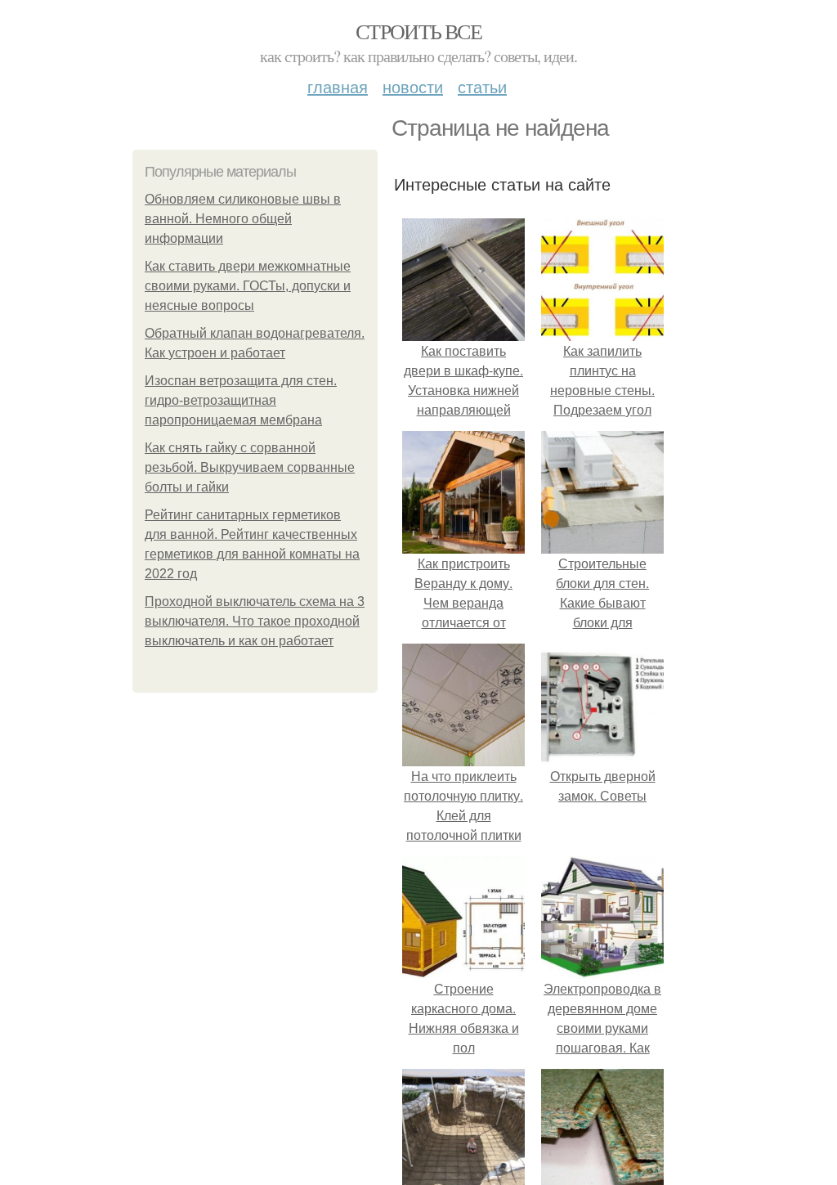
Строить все (418, 31)
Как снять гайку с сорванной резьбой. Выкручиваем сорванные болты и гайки (250, 467)
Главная (337, 86)
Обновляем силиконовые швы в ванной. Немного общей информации (243, 218)
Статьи (482, 86)
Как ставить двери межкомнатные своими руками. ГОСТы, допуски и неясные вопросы (248, 285)
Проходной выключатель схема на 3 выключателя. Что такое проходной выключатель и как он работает (255, 621)
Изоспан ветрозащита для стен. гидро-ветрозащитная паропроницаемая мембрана (241, 400)
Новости (413, 86)
